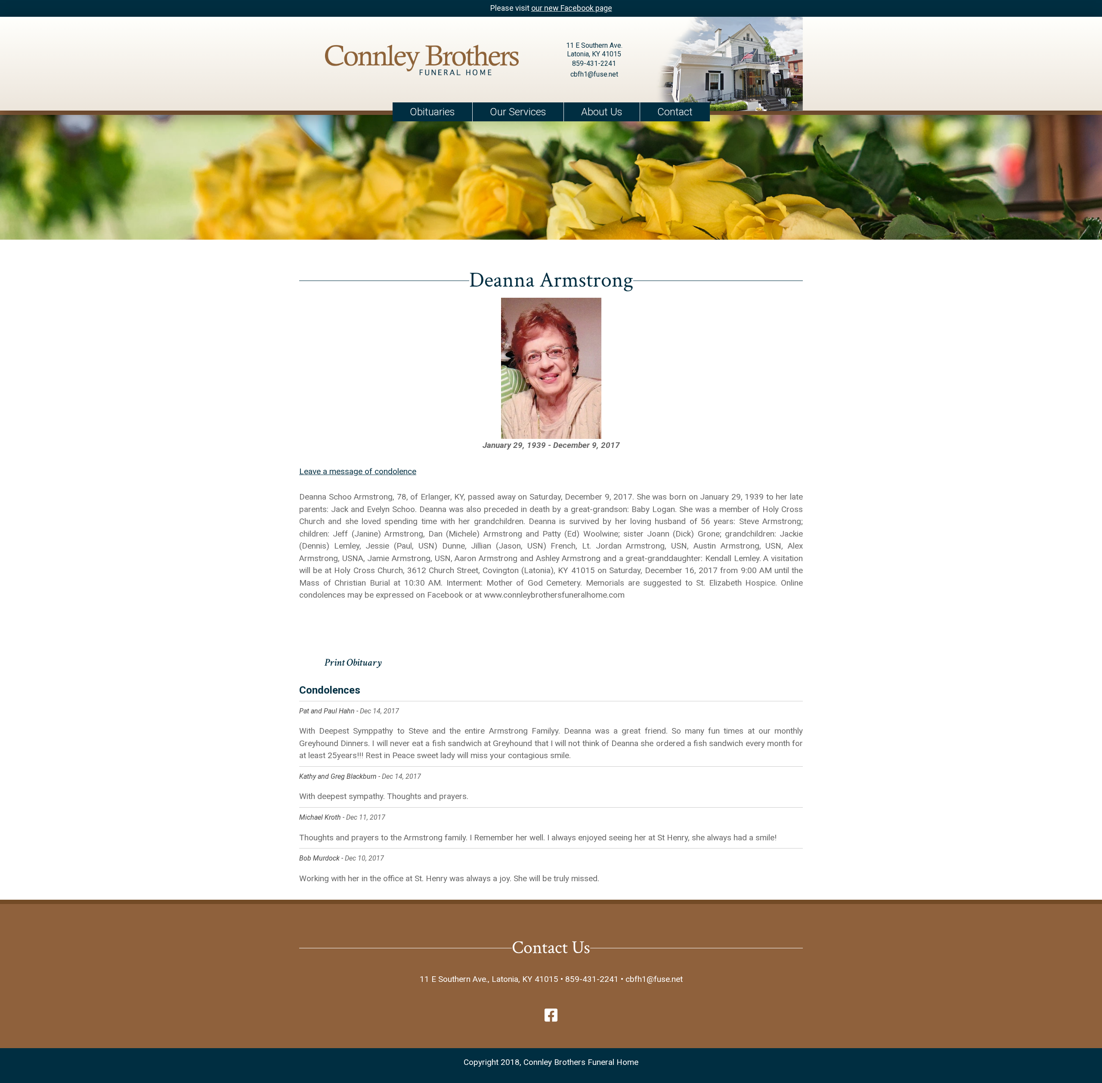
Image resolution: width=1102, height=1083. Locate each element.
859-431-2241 (594, 63)
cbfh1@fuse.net (594, 74)
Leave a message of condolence (357, 471)
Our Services (518, 112)
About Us (601, 112)
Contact (675, 112)
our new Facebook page (571, 7)
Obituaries (432, 112)
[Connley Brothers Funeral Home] (422, 62)
